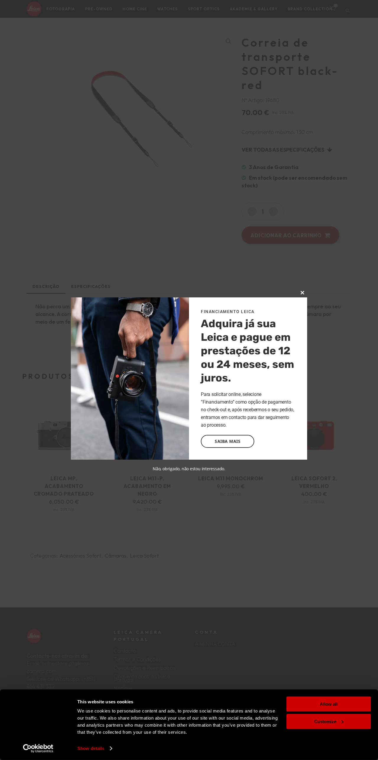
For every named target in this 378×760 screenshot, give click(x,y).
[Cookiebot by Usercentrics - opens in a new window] (38, 748)
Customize (325, 721)
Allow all (329, 704)
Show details (90, 748)
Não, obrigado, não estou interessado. (189, 468)
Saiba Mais (227, 441)
